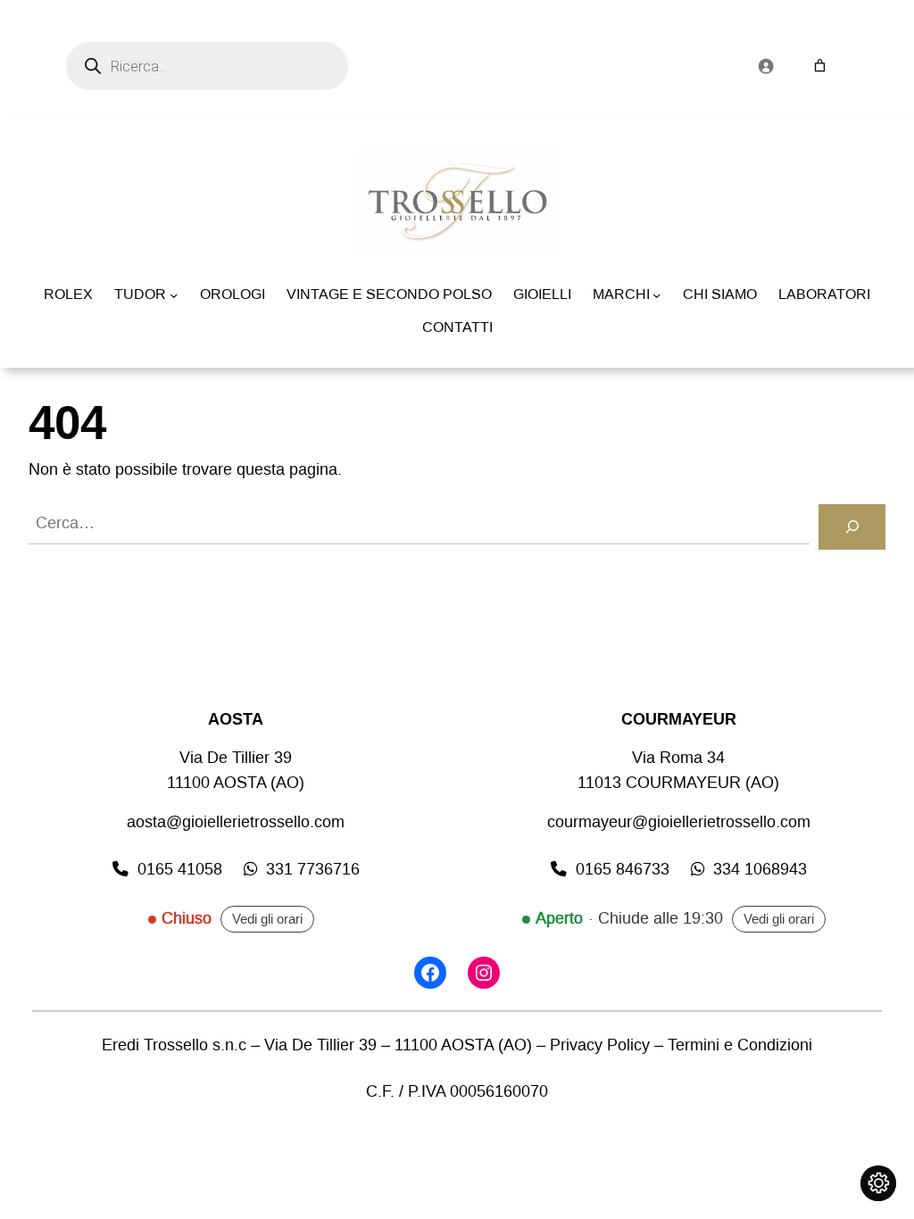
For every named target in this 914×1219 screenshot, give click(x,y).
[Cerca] (851, 527)
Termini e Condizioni (740, 1045)
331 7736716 (313, 869)
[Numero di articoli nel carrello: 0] (819, 65)
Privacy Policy (600, 1045)
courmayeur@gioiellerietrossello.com (678, 822)
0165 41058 (179, 869)
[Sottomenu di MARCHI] (656, 295)
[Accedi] (765, 65)
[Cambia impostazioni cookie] (878, 1183)
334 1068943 (760, 869)
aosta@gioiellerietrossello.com (236, 822)
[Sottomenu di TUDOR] (174, 295)
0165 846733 (622, 869)
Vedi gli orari (267, 919)
